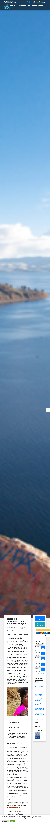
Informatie (34, 5)
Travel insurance (40, 624)
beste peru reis (41, 687)
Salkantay (37, 706)
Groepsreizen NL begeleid (33, 8)
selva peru (41, 710)
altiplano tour (37, 686)
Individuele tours (21, 8)
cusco (43, 692)
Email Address (37, 722)
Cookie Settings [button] (5, 821)
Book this (43, 647)
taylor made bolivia (38, 713)
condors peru (39, 692)
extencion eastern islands (39, 695)
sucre (36, 712)
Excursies (40, 5)
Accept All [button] (13, 821)
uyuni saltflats (41, 714)
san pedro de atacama (39, 708)
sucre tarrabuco (40, 712)
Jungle (28, 5)
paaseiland (37, 705)
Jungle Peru (37, 700)
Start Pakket (13, 8)
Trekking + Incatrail (21, 5)
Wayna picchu (37, 715)
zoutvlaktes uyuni (38, 717)
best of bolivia (37, 689)
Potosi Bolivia (41, 705)
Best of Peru (42, 689)
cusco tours (37, 694)
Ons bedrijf (12, 5)
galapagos (37, 696)
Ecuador (41, 694)
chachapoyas (37, 690)
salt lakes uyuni (42, 706)
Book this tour (40, 618)
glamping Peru (41, 699)
